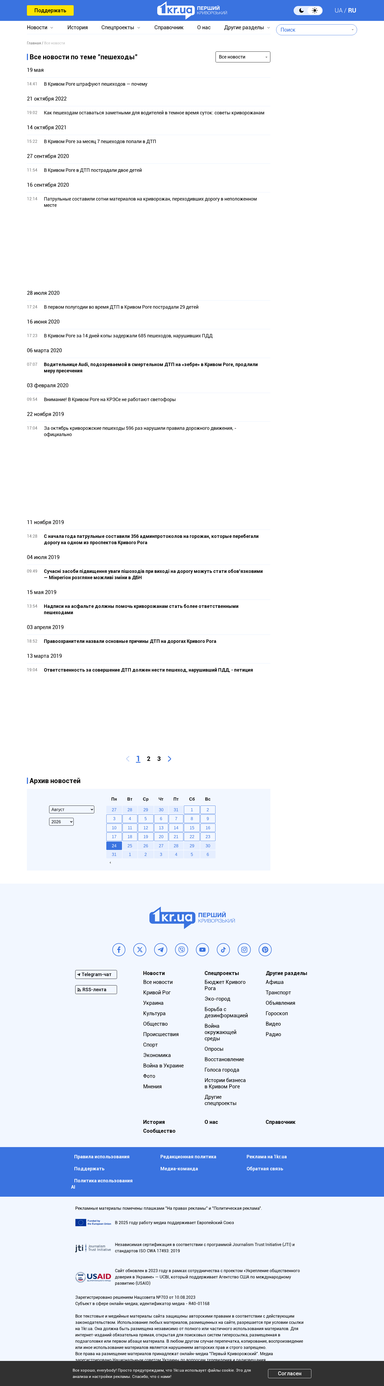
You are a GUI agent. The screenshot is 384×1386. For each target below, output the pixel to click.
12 (145, 827)
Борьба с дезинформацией (226, 1012)
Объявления (280, 1003)
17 (114, 836)
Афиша (275, 982)
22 (192, 836)
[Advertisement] (148, 249)
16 (208, 827)
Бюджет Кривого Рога (225, 985)
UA (339, 10)
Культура (154, 1013)
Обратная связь (265, 1168)
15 (192, 827)
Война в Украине (163, 1065)
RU (352, 10)
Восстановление (224, 1059)
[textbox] (313, 30)
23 (208, 836)
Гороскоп (277, 1013)
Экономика (157, 1055)
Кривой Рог (157, 992)
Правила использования (102, 1156)
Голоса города (222, 1070)
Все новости (158, 982)
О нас (204, 27)
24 (114, 845)
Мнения (152, 1086)
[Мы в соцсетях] (118, 949)
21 (176, 836)
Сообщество (159, 1131)
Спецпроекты (117, 27)
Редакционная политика (188, 1156)
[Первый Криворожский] (192, 10)
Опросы (214, 1049)
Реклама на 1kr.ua (267, 1156)
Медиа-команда (179, 1168)
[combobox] (313, 30)
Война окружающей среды (220, 1032)
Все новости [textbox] (232, 57)
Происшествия (161, 1034)
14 (176, 827)
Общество (155, 1024)
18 (129, 836)
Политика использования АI (102, 1184)
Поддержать (50, 10)
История (77, 27)
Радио (273, 1034)
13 (161, 827)
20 (161, 836)
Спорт (150, 1045)
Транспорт (278, 992)
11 (130, 827)
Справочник (169, 27)
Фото (149, 1076)
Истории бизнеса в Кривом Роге (225, 1083)
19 (145, 836)
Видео (273, 1024)
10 (114, 827)
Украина (153, 1003)
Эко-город (217, 999)
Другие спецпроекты (221, 1100)
